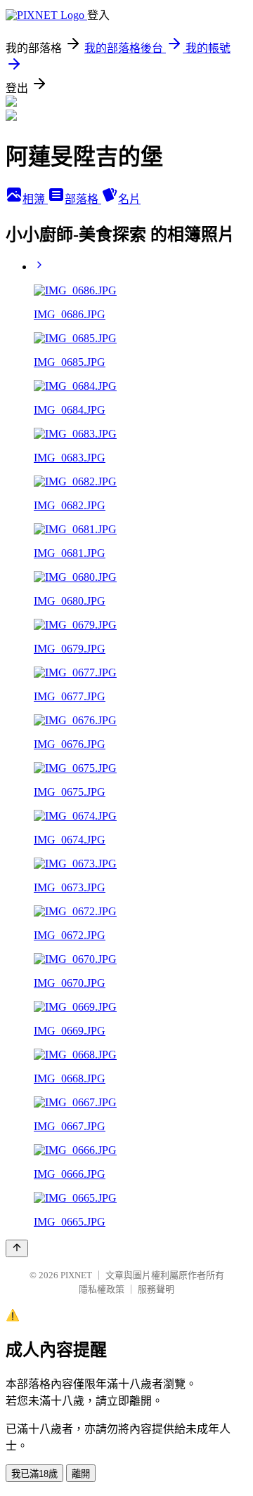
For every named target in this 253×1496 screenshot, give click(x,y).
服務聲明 (156, 1289)
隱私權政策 (101, 1289)
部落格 (83, 199)
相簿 (35, 199)
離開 (81, 1474)
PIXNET (76, 1275)
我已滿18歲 (34, 1474)
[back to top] (17, 1248)
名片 (129, 199)
